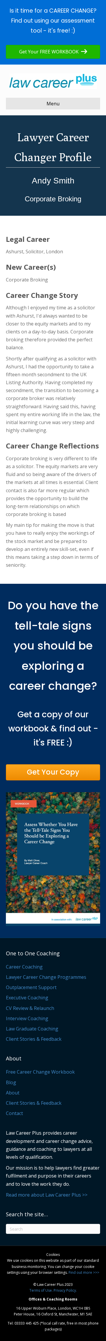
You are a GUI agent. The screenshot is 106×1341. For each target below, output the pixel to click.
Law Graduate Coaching (32, 1028)
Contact (14, 1113)
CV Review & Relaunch (30, 1008)
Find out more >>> (84, 1272)
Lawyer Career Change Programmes (46, 977)
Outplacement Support (31, 987)
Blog (11, 1082)
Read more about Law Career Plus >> (46, 1195)
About (12, 1092)
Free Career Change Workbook (40, 1072)
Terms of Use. (41, 1290)
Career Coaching (24, 967)
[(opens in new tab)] (53, 858)
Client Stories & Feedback (34, 1039)
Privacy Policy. (65, 1290)
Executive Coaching (27, 997)
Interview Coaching (27, 1018)
